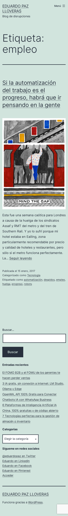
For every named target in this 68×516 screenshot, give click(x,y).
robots (28, 283)
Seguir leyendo (20, 258)
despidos (49, 279)
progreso (17, 283)
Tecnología (33, 275)
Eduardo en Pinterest (16, 470)
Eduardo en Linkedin (16, 461)
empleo (60, 279)
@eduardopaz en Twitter (19, 456)
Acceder (7, 475)
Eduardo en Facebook (17, 465)
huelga (6, 283)
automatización (33, 279)
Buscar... (8, 329)
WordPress (35, 502)
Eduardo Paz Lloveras (25, 494)
